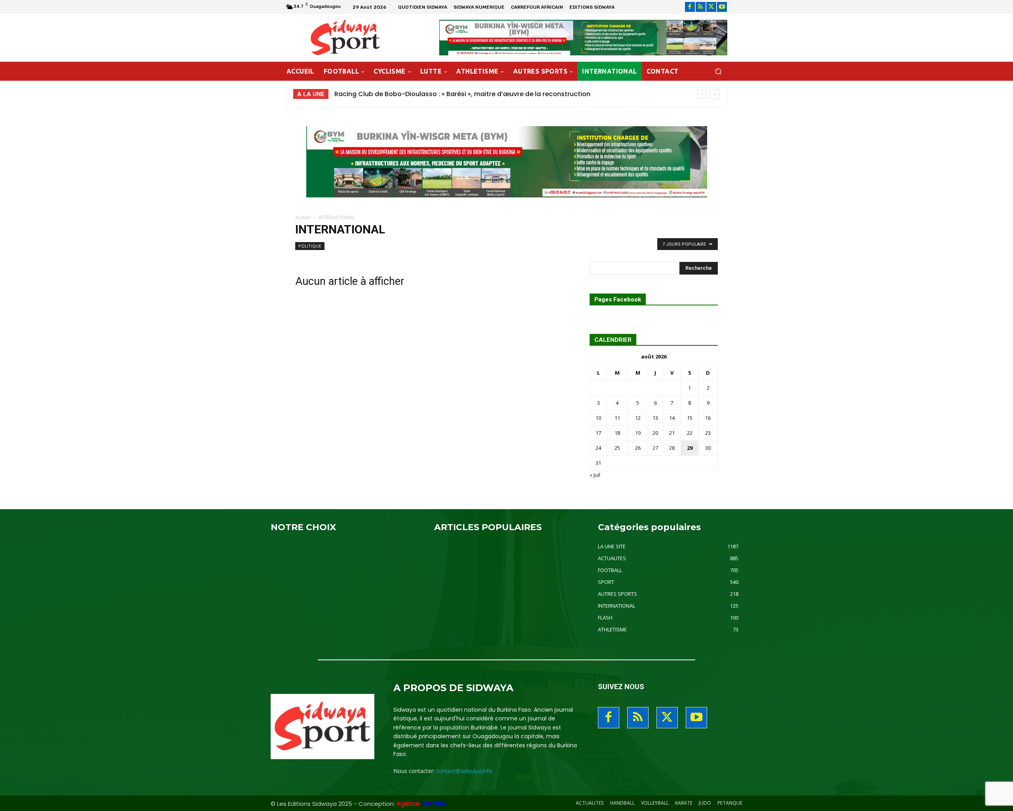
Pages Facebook (617, 299)
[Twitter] (711, 7)
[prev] (702, 94)
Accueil (303, 217)
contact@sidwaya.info (464, 771)
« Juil (595, 474)
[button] (718, 71)
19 (638, 432)
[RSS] (700, 7)
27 (655, 447)
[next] (715, 94)
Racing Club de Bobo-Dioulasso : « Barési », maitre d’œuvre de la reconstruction (462, 94)
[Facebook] (690, 7)
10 (598, 417)
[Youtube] (722, 7)
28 (672, 447)
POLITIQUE (309, 246)
